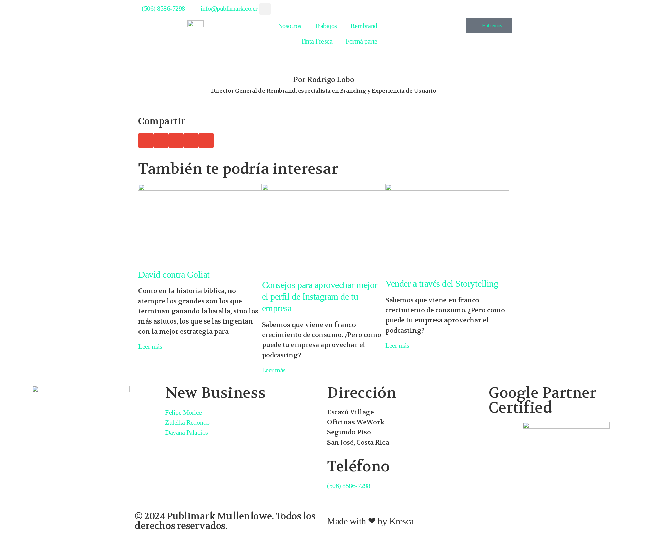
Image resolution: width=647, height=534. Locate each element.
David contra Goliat (174, 274)
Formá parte (361, 41)
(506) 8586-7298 (348, 485)
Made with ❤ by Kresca (370, 521)
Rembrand (363, 25)
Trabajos (326, 25)
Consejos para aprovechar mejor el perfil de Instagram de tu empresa (319, 296)
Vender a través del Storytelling (441, 283)
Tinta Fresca (316, 41)
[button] (265, 9)
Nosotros (289, 25)
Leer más (150, 346)
